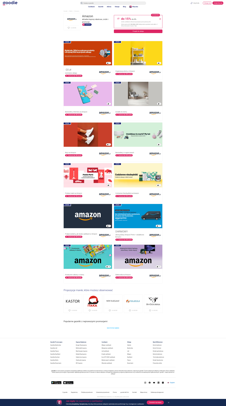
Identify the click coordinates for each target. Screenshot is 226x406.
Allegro (129, 354)
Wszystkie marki (113, 328)
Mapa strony (143, 392)
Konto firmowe (157, 348)
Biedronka (130, 348)
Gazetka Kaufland (55, 354)
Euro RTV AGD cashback (108, 357)
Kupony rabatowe (81, 342)
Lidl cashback (105, 351)
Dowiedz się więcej (155, 402)
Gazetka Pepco (54, 351)
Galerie (129, 345)
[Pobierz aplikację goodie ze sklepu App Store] (68, 383)
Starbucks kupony (81, 360)
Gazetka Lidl (53, 348)
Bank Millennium (158, 342)
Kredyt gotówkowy (158, 351)
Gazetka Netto (54, 360)
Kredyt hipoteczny (158, 360)
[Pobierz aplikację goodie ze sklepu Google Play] (56, 383)
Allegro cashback (106, 345)
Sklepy (129, 342)
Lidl (128, 351)
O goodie (65, 392)
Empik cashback (106, 354)
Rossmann (130, 363)
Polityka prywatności (87, 392)
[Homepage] (10, 3)
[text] (140, 22)
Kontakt (134, 392)
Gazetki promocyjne (56, 342)
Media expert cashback (108, 360)
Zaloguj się (207, 3)
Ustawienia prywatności (102, 392)
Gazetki (100, 7)
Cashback (91, 7)
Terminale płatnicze (158, 357)
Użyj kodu (196, 3)
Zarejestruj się (218, 3)
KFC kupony (79, 363)
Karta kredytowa (157, 354)
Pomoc (115, 392)
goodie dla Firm (124, 392)
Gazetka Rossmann (55, 363)
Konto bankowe (157, 345)
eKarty (109, 7)
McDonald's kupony (81, 348)
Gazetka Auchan (55, 357)
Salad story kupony (81, 357)
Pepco (129, 360)
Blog (124, 7)
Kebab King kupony (81, 354)
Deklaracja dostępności (157, 392)
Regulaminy (74, 392)
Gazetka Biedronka (55, 345)
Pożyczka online (157, 363)
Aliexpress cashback (107, 348)
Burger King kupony (81, 345)
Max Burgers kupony (81, 351)
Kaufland (129, 357)
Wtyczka (135, 7)
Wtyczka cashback (107, 363)
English (172, 382)
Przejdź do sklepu (138, 31)
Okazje (117, 7)
